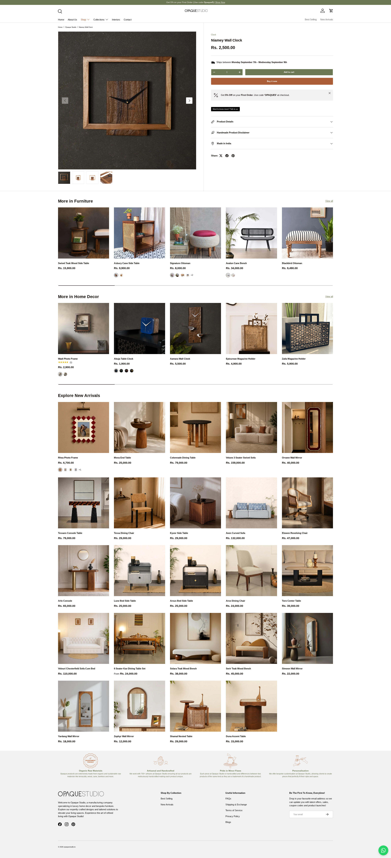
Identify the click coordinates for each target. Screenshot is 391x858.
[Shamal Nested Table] (195, 706)
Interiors (116, 19)
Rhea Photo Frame (68, 457)
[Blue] (188, 275)
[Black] (65, 374)
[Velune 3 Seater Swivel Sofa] (251, 427)
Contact (128, 19)
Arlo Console (65, 600)
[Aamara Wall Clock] (195, 328)
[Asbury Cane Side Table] (139, 232)
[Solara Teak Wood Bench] (195, 638)
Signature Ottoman (180, 263)
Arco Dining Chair (235, 600)
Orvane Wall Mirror (292, 457)
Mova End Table (122, 457)
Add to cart (289, 72)
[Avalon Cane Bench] (251, 232)
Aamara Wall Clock (180, 358)
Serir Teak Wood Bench (238, 668)
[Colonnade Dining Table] (195, 427)
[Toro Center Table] (307, 570)
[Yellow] (131, 371)
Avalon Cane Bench (236, 263)
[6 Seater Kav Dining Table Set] (139, 638)
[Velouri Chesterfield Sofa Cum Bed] (83, 638)
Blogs (228, 822)
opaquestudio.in (69, 847)
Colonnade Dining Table (183, 457)
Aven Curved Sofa (235, 533)
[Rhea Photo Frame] (83, 427)
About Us (72, 19)
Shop (83, 19)
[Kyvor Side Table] (195, 502)
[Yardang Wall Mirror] (83, 706)
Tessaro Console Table (70, 533)
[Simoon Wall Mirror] (307, 638)
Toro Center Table (291, 600)
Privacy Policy (232, 816)
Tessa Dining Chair (124, 533)
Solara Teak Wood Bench (183, 668)
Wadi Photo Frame (68, 358)
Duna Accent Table (236, 736)
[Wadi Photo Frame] (83, 328)
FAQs (228, 798)
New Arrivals (326, 19)
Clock (213, 35)
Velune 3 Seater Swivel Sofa (241, 457)
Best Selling (311, 19)
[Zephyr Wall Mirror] (139, 706)
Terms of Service (233, 810)
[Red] (126, 371)
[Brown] (177, 275)
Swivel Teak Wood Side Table (73, 263)
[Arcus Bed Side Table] (195, 570)
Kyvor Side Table (179, 533)
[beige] (182, 275)
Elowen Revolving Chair (295, 533)
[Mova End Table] (139, 427)
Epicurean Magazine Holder (240, 358)
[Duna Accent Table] (251, 706)
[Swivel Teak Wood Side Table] (83, 232)
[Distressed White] (121, 275)
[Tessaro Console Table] (83, 502)
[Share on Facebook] (227, 156)
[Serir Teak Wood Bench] (251, 638)
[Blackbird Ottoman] (307, 232)
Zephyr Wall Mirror (124, 736)
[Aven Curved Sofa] (251, 502)
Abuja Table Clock (123, 358)
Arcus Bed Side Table (181, 600)
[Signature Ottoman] (195, 232)
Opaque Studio (70, 27)
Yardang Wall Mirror (68, 736)
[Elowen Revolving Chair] (307, 502)
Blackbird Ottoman (292, 263)
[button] (331, 10)
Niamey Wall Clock (86, 27)
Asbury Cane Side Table (126, 263)
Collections (98, 19)
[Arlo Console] (83, 570)
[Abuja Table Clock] (139, 328)
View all (329, 201)
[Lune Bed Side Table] (139, 570)
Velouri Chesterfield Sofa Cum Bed (76, 668)
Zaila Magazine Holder (294, 358)
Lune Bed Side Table (125, 600)
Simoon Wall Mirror (292, 668)
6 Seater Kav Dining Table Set (129, 668)
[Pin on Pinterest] (233, 156)
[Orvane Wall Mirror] (307, 427)
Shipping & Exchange (236, 804)
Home (61, 19)
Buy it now (272, 81)
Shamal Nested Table (181, 736)
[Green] (121, 371)
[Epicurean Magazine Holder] (251, 328)
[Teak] (233, 275)
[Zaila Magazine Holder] (307, 328)
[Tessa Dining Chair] (139, 502)
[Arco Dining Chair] (251, 570)
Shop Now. (208, 2)
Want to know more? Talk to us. (225, 109)
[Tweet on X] (221, 156)
